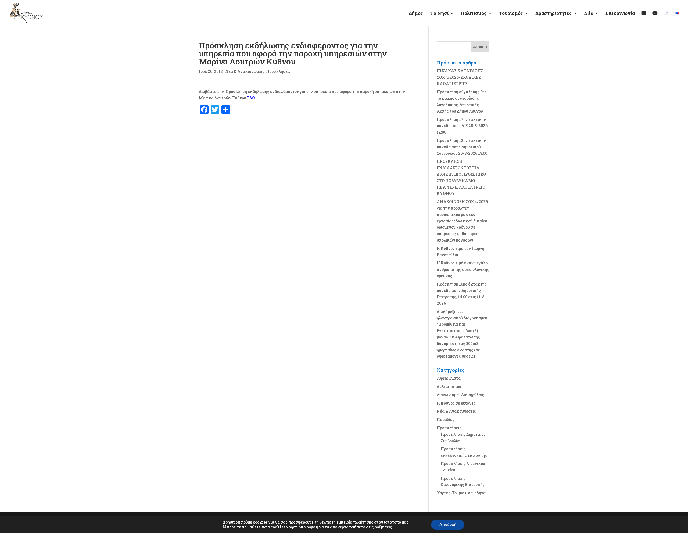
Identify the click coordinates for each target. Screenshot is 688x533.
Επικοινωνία (620, 13)
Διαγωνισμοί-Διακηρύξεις (460, 394)
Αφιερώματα (449, 378)
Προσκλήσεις (278, 71)
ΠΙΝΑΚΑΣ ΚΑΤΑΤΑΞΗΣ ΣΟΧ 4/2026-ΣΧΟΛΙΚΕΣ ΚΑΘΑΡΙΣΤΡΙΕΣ (460, 77)
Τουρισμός (511, 13)
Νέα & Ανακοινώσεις (244, 71)
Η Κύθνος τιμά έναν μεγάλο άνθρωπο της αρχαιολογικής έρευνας (463, 269)
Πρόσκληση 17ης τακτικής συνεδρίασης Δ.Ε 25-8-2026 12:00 (462, 126)
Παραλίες (445, 419)
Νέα (588, 13)
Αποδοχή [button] (447, 524)
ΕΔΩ (251, 97)
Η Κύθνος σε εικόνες (456, 403)
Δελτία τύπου (449, 386)
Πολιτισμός (474, 13)
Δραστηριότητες (553, 13)
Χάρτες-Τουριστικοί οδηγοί (461, 492)
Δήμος (416, 13)
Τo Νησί (439, 13)
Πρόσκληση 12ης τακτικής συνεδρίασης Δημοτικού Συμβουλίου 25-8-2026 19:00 (462, 147)
